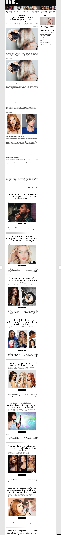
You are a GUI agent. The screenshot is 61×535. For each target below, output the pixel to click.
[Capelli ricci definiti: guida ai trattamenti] (18, 8)
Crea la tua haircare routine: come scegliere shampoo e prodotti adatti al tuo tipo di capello (36, 11)
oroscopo (8, 434)
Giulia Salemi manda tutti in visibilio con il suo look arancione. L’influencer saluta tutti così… (53, 11)
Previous (5, 10)
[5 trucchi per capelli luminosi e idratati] (27, 8)
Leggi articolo (22, 223)
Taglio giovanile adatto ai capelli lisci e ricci (48, 27)
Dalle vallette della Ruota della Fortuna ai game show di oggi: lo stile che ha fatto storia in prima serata (10, 11)
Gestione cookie (59, 534)
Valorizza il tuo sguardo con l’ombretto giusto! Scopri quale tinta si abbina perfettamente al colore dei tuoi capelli (44, 11)
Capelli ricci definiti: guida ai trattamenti (18, 11)
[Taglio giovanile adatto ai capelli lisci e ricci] (47, 21)
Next (55, 10)
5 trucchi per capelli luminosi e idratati (26, 11)
